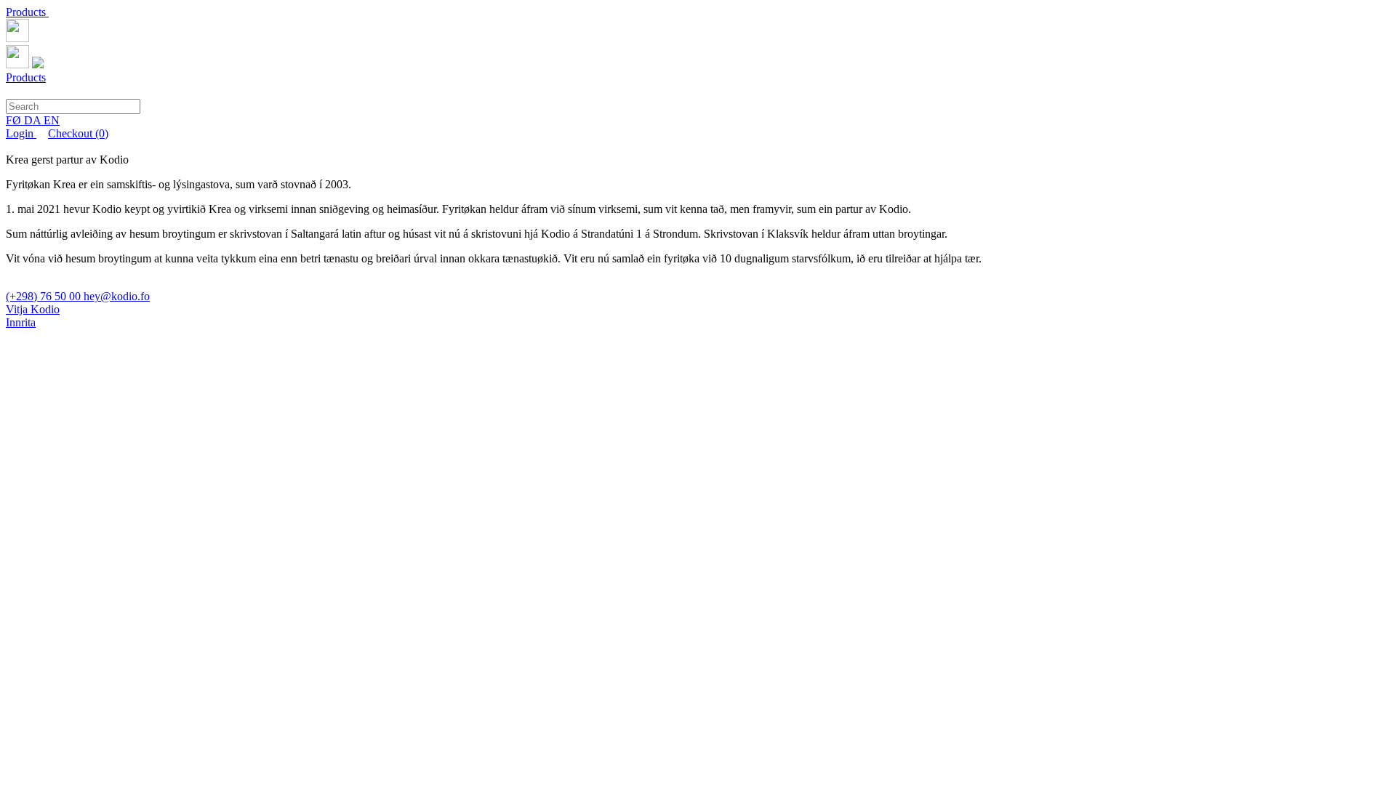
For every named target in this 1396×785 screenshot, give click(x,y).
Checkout (78, 133)
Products (27, 12)
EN (52, 120)
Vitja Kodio (33, 309)
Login (21, 133)
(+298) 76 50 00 (45, 296)
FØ (15, 120)
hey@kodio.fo (117, 296)
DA (34, 120)
